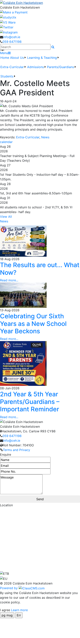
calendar (6, 142)
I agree (5, 610)
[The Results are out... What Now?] (23, 241)
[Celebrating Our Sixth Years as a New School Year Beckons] (23, 295)
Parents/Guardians (60, 67)
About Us (17, 58)
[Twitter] (6, 27)
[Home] (40, 2)
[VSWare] (8, 22)
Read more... (9, 280)
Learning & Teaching (42, 58)
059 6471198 (12, 42)
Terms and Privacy (16, 450)
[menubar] (40, 67)
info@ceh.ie (11, 37)
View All (6, 217)
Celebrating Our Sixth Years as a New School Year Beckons (33, 323)
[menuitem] (5, 60)
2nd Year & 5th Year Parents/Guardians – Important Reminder (29, 401)
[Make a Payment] (14, 12)
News (45, 137)
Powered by (9, 588)
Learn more (19, 610)
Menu (4, 53)
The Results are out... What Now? (39, 268)
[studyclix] (8, 17)
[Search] (52, 46)
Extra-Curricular (12, 67)
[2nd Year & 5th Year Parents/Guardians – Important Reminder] (23, 363)
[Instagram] (9, 32)
